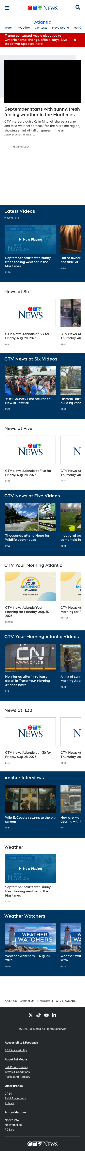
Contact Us (27, 1000)
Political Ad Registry (17, 1076)
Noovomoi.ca (13, 1124)
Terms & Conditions (17, 1072)
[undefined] (30, 249)
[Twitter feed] (30, 1015)
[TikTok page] (38, 1015)
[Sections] (7, 8)
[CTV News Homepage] (43, 8)
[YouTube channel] (46, 1015)
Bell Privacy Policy (16, 1067)
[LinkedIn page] (54, 1015)
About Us (11, 1000)
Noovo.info (12, 1120)
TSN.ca (9, 1103)
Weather (24, 27)
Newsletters (45, 1000)
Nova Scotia (60, 27)
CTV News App (66, 1000)
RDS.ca (9, 1129)
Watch (9, 27)
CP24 (8, 1093)
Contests (41, 27)
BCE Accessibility (16, 1050)
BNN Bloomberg (15, 1098)
